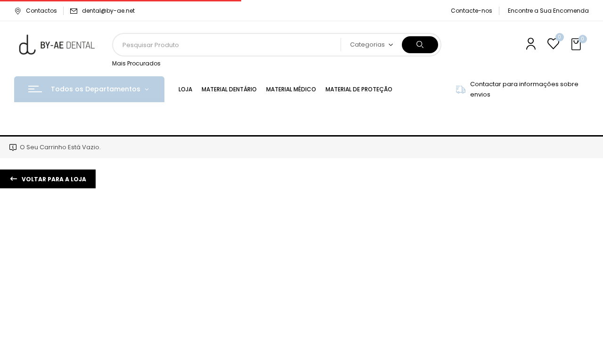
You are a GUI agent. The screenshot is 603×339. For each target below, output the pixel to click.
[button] (577, 45)
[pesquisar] (420, 44)
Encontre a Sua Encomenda (548, 11)
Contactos (41, 11)
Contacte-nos (471, 11)
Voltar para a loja (53, 179)
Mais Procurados (136, 63)
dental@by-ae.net (108, 11)
